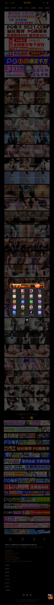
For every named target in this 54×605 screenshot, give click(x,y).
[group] (50, 596)
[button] (49, 598)
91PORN (22, 314)
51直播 (23, 309)
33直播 (14, 309)
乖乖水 (31, 293)
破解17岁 (39, 309)
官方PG (14, 298)
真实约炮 (14, 293)
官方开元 (31, 298)
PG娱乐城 (39, 293)
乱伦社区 (14, 314)
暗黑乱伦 (31, 309)
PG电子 (39, 298)
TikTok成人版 (31, 314)
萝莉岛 (40, 314)
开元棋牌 (22, 298)
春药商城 (22, 293)
